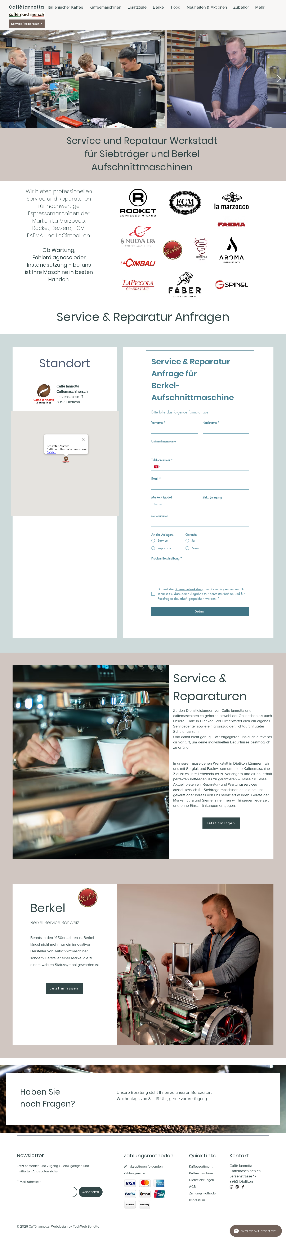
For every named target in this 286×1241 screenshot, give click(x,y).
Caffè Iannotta (26, 7)
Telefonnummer (162, 460)
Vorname (158, 422)
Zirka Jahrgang (212, 497)
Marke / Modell (161, 497)
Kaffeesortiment (201, 1166)
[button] (241, 7)
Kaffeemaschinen (202, 1173)
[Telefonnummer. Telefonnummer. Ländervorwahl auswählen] (158, 467)
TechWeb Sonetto (86, 1226)
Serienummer (159, 516)
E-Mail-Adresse (28, 1182)
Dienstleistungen (201, 1180)
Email (156, 478)
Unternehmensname (163, 441)
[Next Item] (278, 79)
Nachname (211, 422)
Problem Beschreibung (166, 558)
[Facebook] (243, 1187)
